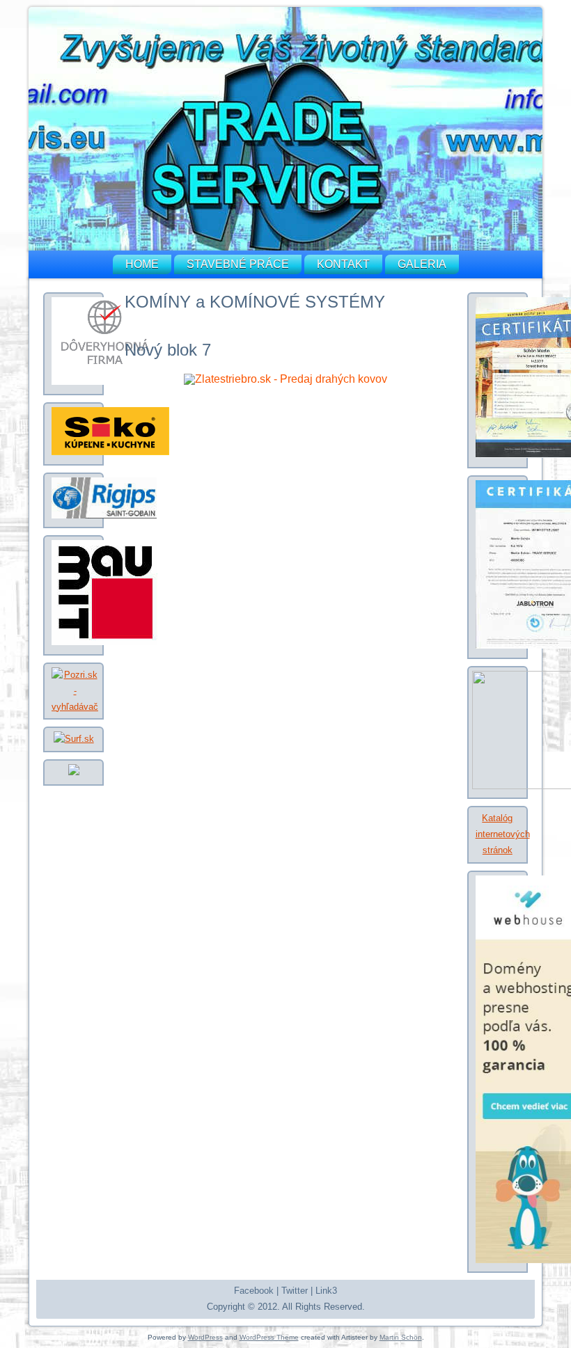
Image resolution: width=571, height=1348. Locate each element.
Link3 (326, 1290)
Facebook (254, 1290)
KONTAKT (343, 264)
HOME (142, 264)
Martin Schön (401, 1337)
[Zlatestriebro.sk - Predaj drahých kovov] (285, 379)
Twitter (294, 1290)
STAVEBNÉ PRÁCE (238, 264)
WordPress (205, 1337)
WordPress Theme (269, 1337)
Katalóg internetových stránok (503, 834)
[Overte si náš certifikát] (105, 381)
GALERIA (422, 264)
